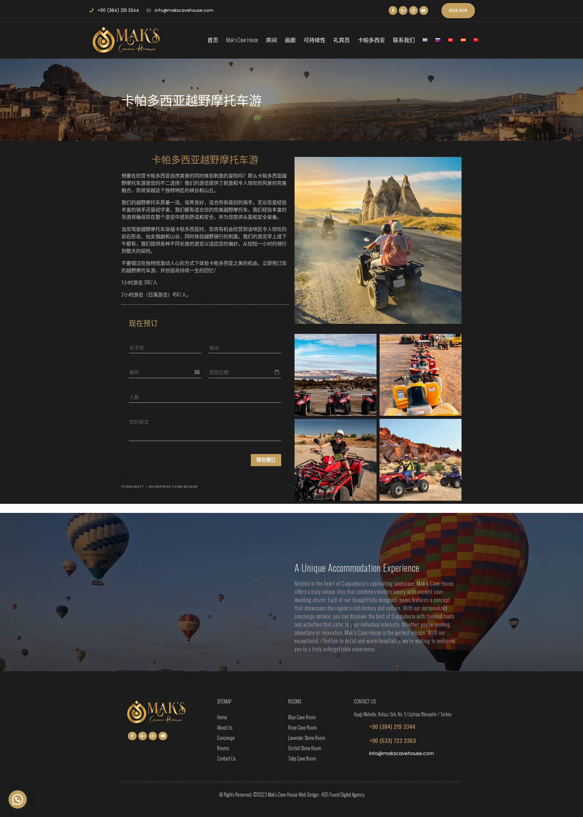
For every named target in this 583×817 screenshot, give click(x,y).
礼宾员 (341, 40)
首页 (212, 40)
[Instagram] (413, 10)
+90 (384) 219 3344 (392, 726)
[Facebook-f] (393, 10)
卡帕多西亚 (371, 40)
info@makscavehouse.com (401, 753)
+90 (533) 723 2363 (392, 740)
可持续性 (315, 40)
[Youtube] (423, 10)
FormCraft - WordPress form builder (159, 486)
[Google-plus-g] (403, 10)
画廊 (290, 40)
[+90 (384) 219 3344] (359, 726)
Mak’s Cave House (242, 40)
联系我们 (404, 40)
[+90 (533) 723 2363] (359, 740)
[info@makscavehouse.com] (359, 754)
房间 (271, 40)
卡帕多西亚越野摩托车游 (205, 160)
